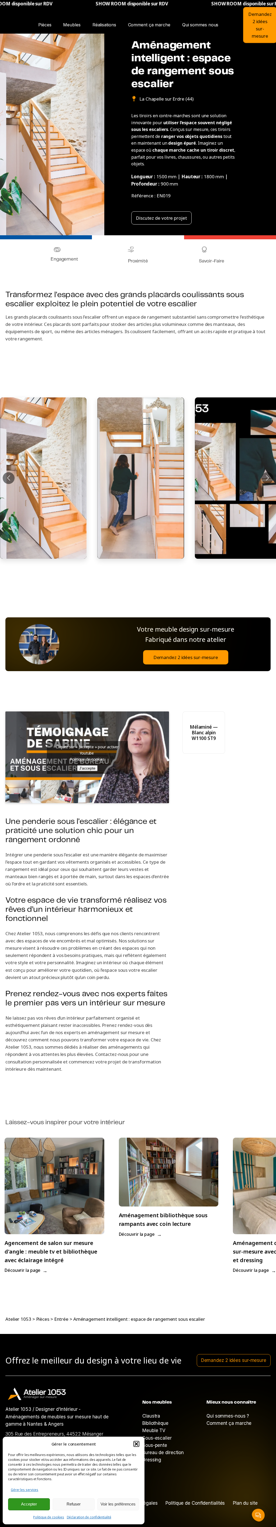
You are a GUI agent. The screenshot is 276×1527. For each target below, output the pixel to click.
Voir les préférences (118, 1504)
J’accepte (87, 768)
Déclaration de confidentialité (89, 1517)
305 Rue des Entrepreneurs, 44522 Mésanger (54, 1434)
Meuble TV (153, 1430)
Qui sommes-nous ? (227, 1416)
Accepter (29, 1504)
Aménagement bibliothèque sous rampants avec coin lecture (163, 1219)
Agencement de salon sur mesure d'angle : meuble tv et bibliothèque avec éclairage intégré (51, 1251)
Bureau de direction (163, 1452)
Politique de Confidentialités (195, 1503)
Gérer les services (24, 1489)
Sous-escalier (157, 1438)
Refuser (74, 1504)
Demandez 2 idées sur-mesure (185, 657)
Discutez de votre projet (161, 218)
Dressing (151, 1459)
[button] (136, 1444)
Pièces (44, 24)
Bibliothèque (155, 1423)
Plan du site (245, 1503)
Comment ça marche (149, 24)
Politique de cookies (48, 1517)
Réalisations (105, 23)
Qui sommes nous (200, 24)
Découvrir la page (26, 1270)
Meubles (71, 24)
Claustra (151, 1416)
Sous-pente (154, 1445)
